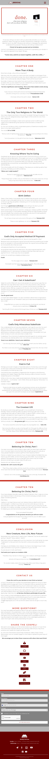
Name (2, 693)
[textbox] (23, 710)
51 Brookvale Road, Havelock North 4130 (30, 743)
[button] (45, 2)
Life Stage (3, 708)
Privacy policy (30, 756)
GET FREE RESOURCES (24, 722)
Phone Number (4, 703)
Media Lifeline (26, 757)
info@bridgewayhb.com (8, 600)
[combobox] (3, 705)
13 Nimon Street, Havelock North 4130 (30, 741)
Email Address (4, 698)
